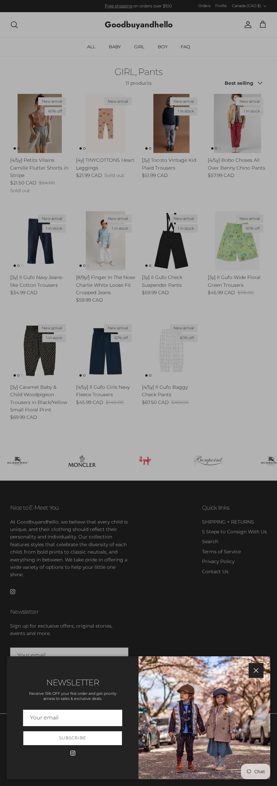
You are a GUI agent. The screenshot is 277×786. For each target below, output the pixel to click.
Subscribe (72, 737)
